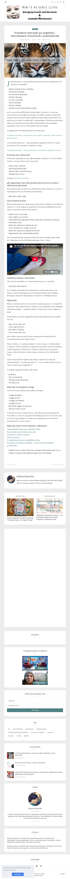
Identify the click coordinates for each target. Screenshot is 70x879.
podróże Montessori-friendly (18, 732)
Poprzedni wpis (50, 496)
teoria (19, 736)
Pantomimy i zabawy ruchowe (18, 435)
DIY (9, 729)
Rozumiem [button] (18, 874)
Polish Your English (37, 732)
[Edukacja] (49, 506)
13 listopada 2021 (20, 777)
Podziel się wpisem (56, 465)
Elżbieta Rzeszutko (25, 39)
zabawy (35, 29)
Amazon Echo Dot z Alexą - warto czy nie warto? (30, 763)
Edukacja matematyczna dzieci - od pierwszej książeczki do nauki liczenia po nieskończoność (49, 517)
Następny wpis (20, 496)
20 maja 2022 (19, 758)
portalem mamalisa (21, 178)
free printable (18, 729)
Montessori (29, 729)
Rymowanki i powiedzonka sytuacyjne (21, 432)
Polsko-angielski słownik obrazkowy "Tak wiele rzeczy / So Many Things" (20, 519)
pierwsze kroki (41, 729)
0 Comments (12, 465)
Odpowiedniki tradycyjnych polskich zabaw (23, 429)
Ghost (41, 875)
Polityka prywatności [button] (9, 870)
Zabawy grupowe (13, 437)
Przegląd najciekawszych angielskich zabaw (23, 440)
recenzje (11, 736)
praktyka (50, 732)
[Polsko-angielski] (20, 507)
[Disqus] (35, 554)
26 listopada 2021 (20, 765)
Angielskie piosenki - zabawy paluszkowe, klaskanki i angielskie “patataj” (34, 150)
